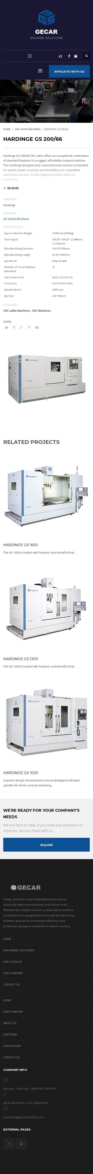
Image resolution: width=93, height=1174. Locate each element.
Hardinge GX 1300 (20, 659)
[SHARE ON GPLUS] (21, 327)
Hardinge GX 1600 (20, 545)
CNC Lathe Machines (16, 311)
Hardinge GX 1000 (20, 773)
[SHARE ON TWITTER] (6, 327)
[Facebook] (69, 56)
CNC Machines (41, 311)
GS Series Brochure (16, 219)
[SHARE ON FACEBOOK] (14, 327)
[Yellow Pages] (75, 56)
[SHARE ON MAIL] (37, 327)
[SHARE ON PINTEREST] (29, 327)
